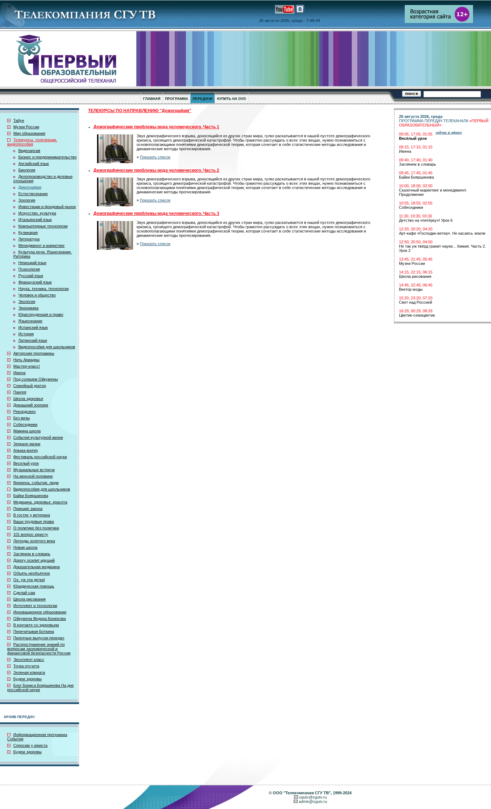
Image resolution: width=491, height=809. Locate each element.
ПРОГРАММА (176, 99)
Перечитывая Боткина (33, 631)
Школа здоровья (28, 398)
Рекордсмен (24, 411)
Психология (29, 269)
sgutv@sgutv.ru (313, 797)
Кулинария (28, 232)
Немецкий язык (32, 263)
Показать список (155, 157)
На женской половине (33, 476)
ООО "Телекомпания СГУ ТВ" (302, 793)
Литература (29, 239)
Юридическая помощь (33, 586)
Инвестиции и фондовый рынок (47, 206)
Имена (19, 373)
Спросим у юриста (30, 745)
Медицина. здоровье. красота (40, 502)
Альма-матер (25, 450)
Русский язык (30, 276)
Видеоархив (29, 150)
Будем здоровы (27, 679)
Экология (26, 301)
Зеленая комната (29, 672)
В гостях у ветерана (31, 515)
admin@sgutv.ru (313, 801)
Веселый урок (26, 463)
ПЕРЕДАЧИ (202, 99)
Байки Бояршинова (30, 495)
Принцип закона (27, 508)
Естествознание (33, 194)
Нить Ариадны (26, 360)
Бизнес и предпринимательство (47, 157)
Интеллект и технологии (35, 605)
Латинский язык (32, 340)
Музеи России (26, 127)
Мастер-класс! (26, 366)
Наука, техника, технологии (43, 288)
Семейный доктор (29, 385)
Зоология (26, 200)
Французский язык (35, 282)
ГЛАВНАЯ (151, 99)
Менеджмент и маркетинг (41, 245)
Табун (18, 120)
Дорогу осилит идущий (34, 560)
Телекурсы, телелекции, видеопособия (32, 142)
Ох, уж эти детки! (29, 580)
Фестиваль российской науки (40, 457)
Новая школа (25, 547)
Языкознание (30, 321)
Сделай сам (24, 592)
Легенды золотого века (34, 541)
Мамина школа (27, 431)
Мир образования (29, 133)
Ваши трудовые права (33, 521)
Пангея (19, 392)
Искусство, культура (37, 213)
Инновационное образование (39, 612)
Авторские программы (33, 353)
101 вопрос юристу (30, 534)
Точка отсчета (26, 666)
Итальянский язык (35, 219)
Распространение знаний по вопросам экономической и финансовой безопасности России (38, 648)
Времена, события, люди (36, 483)
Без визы (21, 418)
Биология (26, 170)
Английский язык (33, 163)
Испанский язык (33, 327)
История (26, 334)
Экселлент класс (28, 659)
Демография (29, 187)
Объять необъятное (31, 573)
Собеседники (25, 424)
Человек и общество (37, 295)
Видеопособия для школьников (46, 347)
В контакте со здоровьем (36, 625)
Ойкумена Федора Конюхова (39, 618)
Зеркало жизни (26, 444)
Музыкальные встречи (34, 470)
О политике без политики (36, 528)
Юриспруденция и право (40, 314)
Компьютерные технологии (43, 226)
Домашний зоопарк (30, 405)
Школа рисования (29, 599)
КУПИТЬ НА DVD (231, 99)
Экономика (28, 308)
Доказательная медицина (36, 567)
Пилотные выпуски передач (38, 638)
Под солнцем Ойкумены (35, 379)
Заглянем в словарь (31, 554)
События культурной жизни (38, 437)
